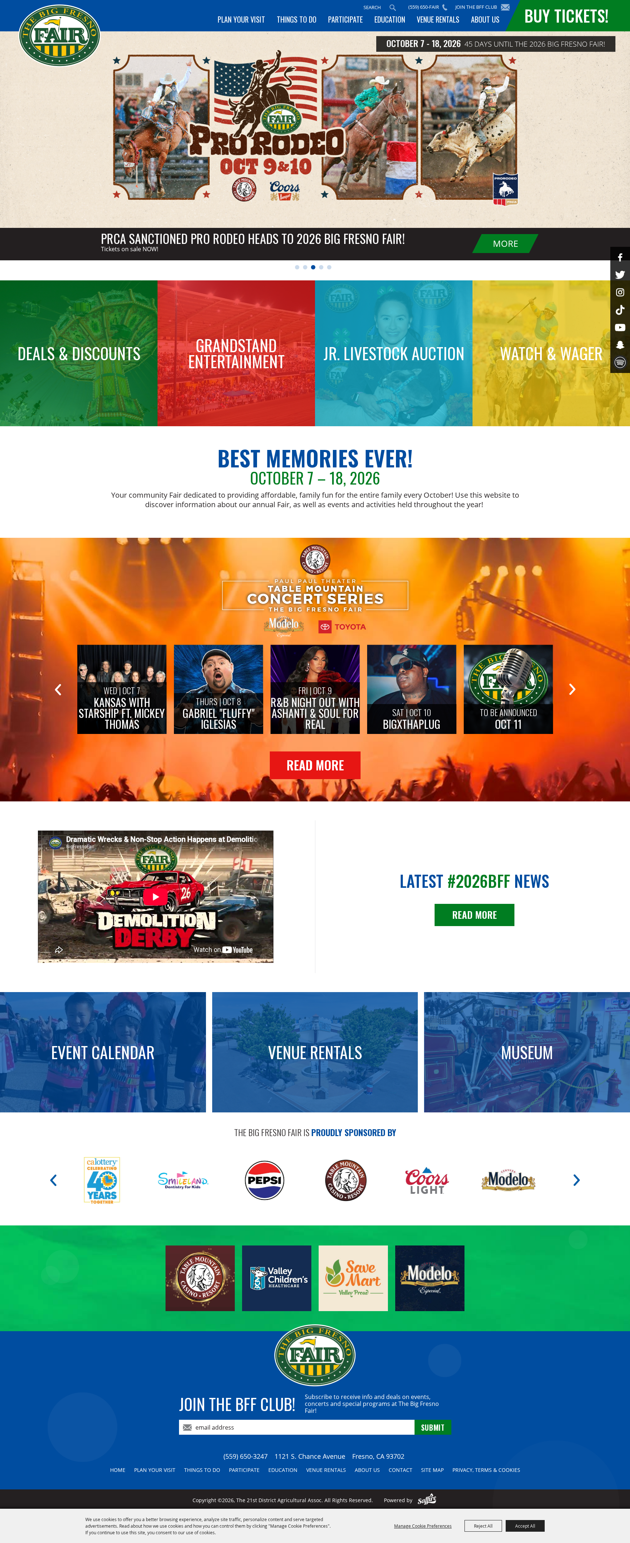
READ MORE (315, 765)
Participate (345, 19)
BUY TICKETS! (566, 15)
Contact (400, 1469)
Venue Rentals (438, 19)
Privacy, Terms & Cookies (486, 1469)
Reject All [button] (483, 1526)
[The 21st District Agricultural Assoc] (59, 35)
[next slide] (572, 689)
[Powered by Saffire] (427, 1500)
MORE (505, 243)
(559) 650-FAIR (423, 7)
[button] (297, 267)
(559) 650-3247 (245, 1456)
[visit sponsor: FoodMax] (484, 1180)
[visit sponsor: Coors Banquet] (322, 1180)
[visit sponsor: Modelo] (241, 1180)
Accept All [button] (525, 1526)
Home (117, 1469)
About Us (485, 19)
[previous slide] (58, 689)
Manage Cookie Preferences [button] (423, 1526)
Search (392, 7)
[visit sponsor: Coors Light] (159, 1180)
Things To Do (296, 19)
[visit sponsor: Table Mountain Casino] (78, 1180)
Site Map (432, 1469)
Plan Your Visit (241, 19)
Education (389, 19)
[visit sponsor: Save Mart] (403, 1180)
